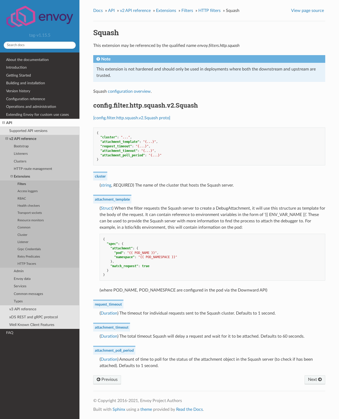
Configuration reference (25, 99)
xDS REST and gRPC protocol (33, 317)
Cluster (22, 234)
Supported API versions (28, 131)
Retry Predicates (28, 256)
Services (20, 286)
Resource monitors (30, 220)
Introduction (16, 67)
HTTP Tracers (26, 263)
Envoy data (22, 279)
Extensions (22, 176)
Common (23, 227)
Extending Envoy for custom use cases (37, 115)
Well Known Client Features (31, 325)
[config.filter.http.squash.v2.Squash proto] (131, 118)
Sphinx (119, 409)
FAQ (9, 333)
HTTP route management (33, 169)
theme (146, 409)
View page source (307, 10)
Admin (19, 271)
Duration (109, 313)
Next (313, 379)
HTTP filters (209, 10)
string (106, 185)
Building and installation (25, 83)
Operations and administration (31, 107)
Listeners (21, 154)
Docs (98, 10)
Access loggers (27, 191)
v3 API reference (22, 309)
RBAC (21, 198)
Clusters (20, 161)
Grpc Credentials (29, 249)
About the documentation (27, 60)
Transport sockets (29, 212)
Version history (18, 91)
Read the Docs (189, 409)
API (9, 123)
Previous (109, 379)
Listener (22, 242)
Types (18, 301)
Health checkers (28, 205)
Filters (21, 184)
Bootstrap (21, 146)
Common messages (28, 294)
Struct (106, 208)
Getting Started (18, 75)
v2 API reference (22, 139)
